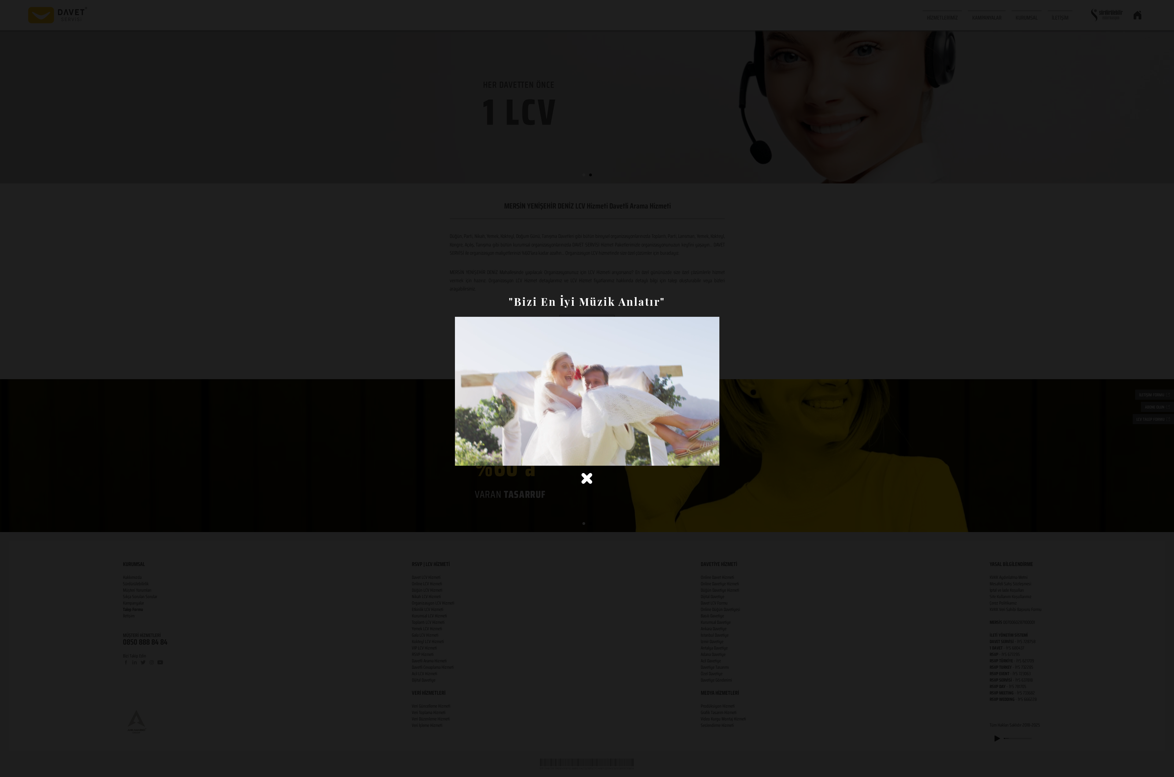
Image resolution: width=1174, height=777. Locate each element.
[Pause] (463, 457)
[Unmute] (473, 457)
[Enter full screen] (711, 457)
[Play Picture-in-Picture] (701, 457)
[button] (586, 478)
